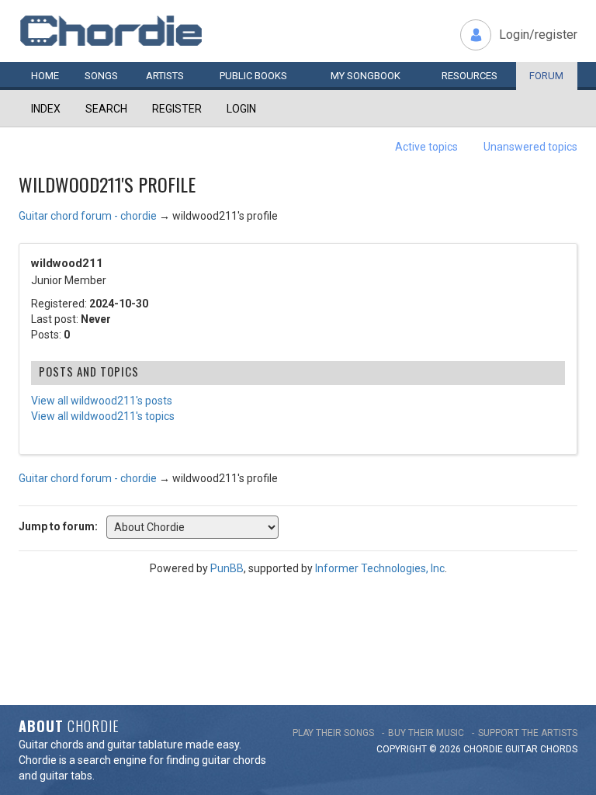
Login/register (538, 34)
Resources (469, 76)
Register (177, 108)
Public (253, 76)
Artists (165, 76)
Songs (101, 76)
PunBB (227, 568)
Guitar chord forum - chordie (88, 216)
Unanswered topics (530, 147)
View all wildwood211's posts (101, 400)
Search (106, 108)
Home (45, 76)
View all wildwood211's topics (103, 416)
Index (46, 108)
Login (241, 108)
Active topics (426, 147)
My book (365, 76)
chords (558, 749)
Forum (546, 76)
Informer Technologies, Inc (380, 568)
